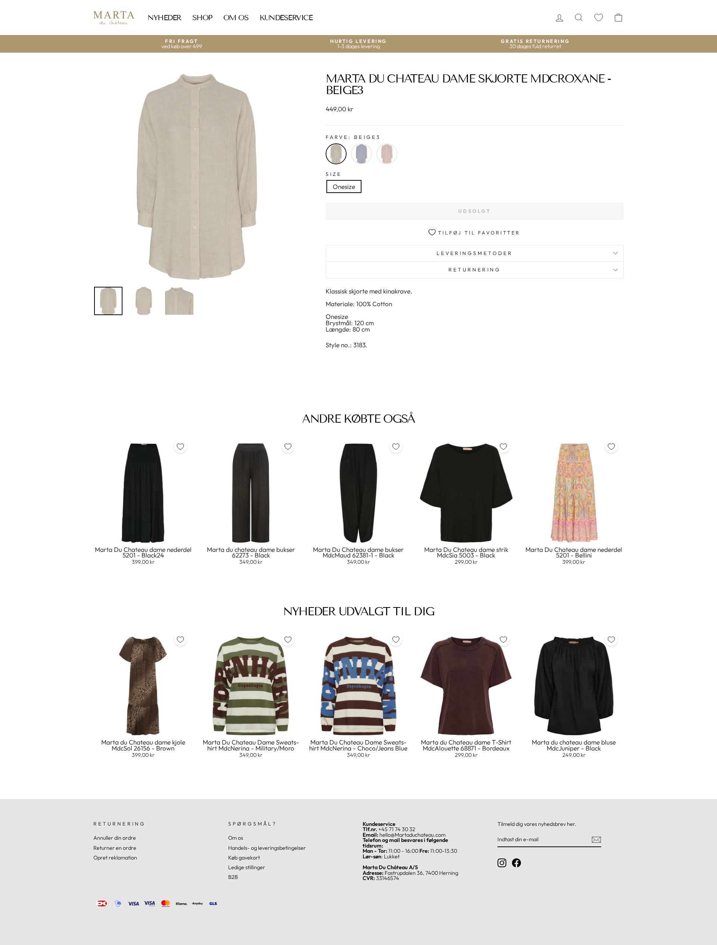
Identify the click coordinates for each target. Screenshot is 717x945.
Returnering (474, 269)
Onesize (344, 186)
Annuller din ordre (114, 837)
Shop (202, 17)
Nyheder (164, 17)
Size (334, 174)
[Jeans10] (361, 154)
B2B (233, 877)
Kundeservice (286, 17)
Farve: (353, 137)
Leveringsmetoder (475, 253)
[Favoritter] (598, 18)
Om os (236, 17)
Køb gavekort (244, 857)
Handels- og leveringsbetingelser (267, 848)
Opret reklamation (115, 857)
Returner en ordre (114, 848)
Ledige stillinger (246, 867)
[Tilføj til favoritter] (180, 447)
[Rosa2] (387, 154)
